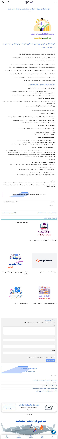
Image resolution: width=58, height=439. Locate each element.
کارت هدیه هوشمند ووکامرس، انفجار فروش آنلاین (46, 391)
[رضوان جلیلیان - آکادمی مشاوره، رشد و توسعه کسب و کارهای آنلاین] (29, 2)
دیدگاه (53, 325)
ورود (6, 2)
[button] (55, 2)
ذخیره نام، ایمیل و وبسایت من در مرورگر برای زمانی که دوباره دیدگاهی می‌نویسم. (39, 357)
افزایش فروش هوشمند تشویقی (10, 213)
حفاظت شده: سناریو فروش (22, 223)
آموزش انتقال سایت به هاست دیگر (50, 386)
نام (54, 337)
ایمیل (54, 344)
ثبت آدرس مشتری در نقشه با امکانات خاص (46, 213)
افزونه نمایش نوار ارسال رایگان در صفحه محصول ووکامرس (45, 380)
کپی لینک (51, 205)
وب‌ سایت (53, 350)
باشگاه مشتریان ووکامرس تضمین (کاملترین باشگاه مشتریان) (44, 388)
